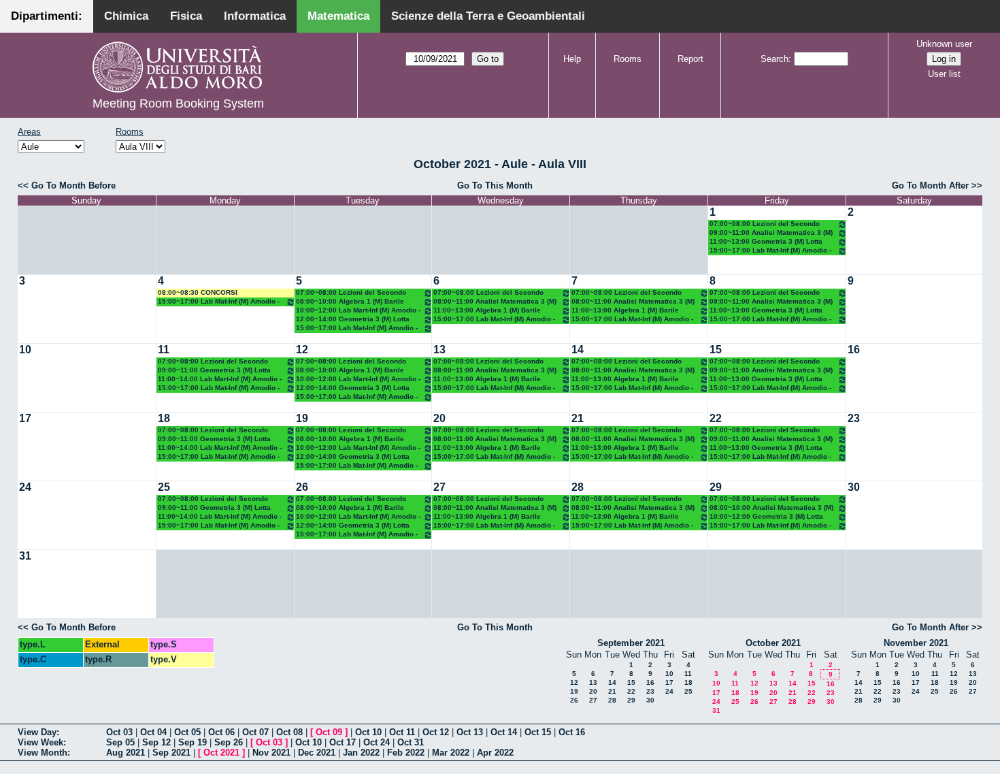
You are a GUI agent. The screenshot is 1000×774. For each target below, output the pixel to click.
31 (25, 556)
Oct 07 (255, 732)
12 (302, 349)
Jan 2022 (361, 752)
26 (302, 487)
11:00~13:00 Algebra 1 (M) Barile (487, 310)
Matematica (338, 16)
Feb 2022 (405, 752)
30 (854, 487)
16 (854, 349)
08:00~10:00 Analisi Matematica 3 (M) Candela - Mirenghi (771, 508)
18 (164, 418)
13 (439, 349)
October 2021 (773, 643)
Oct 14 (503, 732)
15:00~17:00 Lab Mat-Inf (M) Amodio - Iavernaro (770, 250)
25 (164, 487)
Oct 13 (469, 732)
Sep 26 (228, 742)
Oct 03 (119, 732)
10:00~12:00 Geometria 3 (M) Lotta (766, 516)
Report (690, 59)
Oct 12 (435, 732)
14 (577, 349)
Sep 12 (156, 742)
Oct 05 (187, 732)
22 (716, 418)
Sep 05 (120, 742)
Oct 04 (153, 732)
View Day (37, 732)
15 (716, 349)
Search (774, 59)
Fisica (186, 16)
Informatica (255, 16)
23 (854, 418)
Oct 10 (368, 732)
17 (25, 418)
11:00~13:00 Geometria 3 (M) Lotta (766, 241)
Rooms (627, 59)
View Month (42, 752)
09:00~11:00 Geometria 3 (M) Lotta (214, 370)
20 (439, 418)
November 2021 (916, 643)
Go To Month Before (73, 185)
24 (25, 487)
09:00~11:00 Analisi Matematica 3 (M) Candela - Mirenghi (771, 233)
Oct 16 (572, 732)
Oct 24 (376, 742)
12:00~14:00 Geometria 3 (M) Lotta (353, 319)
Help (572, 59)
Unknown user (944, 44)
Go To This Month (495, 185)
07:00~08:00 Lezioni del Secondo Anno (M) (765, 224)
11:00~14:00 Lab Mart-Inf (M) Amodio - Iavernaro (220, 379)
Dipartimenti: (46, 16)
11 (163, 349)
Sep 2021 (171, 752)
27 (439, 487)
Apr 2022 (495, 752)
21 (577, 418)
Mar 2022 (450, 752)
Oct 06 (221, 732)
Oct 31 (410, 742)
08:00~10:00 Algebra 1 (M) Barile (350, 301)
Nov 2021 (271, 752)
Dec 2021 (316, 752)
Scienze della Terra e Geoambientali (488, 16)
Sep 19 (192, 742)
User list (944, 74)
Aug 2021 (125, 752)
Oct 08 (289, 732)
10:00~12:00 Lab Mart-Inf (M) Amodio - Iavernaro (358, 310)
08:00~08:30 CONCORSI (197, 292)
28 (577, 487)
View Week (40, 742)
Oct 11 (402, 732)
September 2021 (631, 643)
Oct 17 (342, 742)
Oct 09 (329, 732)
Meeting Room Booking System (178, 103)
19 (302, 418)
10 (25, 349)
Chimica (126, 16)
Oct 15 (537, 732)
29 (716, 487)
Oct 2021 (221, 752)
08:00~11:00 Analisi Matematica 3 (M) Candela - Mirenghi (494, 301)
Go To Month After (930, 185)
